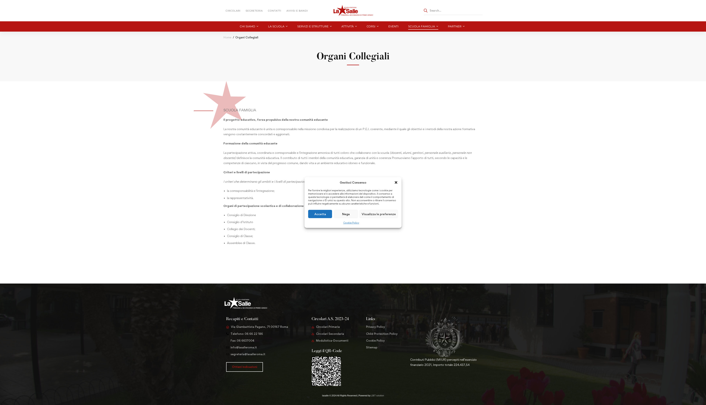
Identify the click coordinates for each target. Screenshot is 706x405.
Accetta (320, 214)
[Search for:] (453, 10)
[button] (396, 182)
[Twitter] (410, 376)
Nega (346, 214)
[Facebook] (416, 376)
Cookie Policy (351, 222)
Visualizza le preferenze (379, 214)
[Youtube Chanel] (427, 376)
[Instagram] (422, 376)
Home (227, 37)
